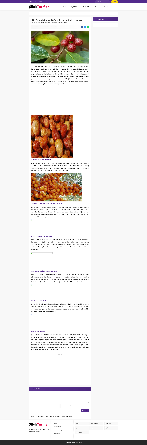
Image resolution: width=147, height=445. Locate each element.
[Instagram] (93, 2)
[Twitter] (88, 2)
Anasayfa (34, 22)
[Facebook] (85, 2)
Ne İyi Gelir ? (41, 22)
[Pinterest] (91, 2)
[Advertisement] (60, 101)
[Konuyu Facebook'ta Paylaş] (82, 27)
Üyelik (115, 1)
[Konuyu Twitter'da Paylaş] (85, 27)
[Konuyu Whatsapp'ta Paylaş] (88, 27)
